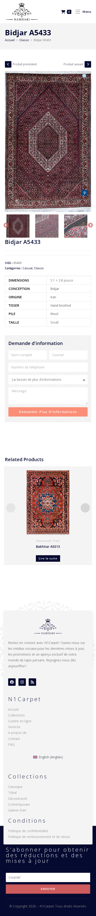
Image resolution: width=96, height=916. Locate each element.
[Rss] (32, 682)
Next (90, 225)
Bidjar (54, 288)
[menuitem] (48, 757)
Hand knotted (60, 305)
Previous (5, 225)
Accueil (10, 40)
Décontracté (43, 541)
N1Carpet (47, 906)
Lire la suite (48, 558)
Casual (27, 268)
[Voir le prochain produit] (88, 64)
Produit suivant (73, 64)
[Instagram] (22, 682)
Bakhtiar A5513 (48, 546)
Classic (24, 40)
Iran (53, 297)
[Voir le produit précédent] (8, 64)
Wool (54, 314)
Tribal (56, 541)
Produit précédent (25, 64)
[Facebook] (12, 682)
